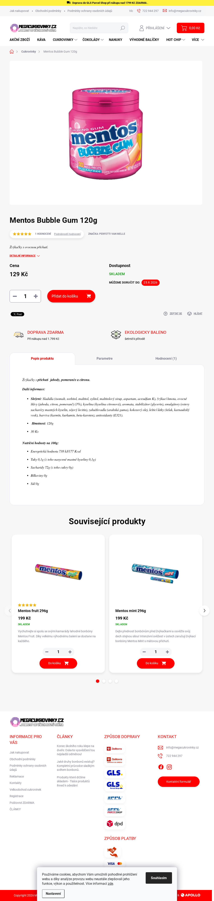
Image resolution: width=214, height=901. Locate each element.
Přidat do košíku (65, 296)
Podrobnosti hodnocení (67, 234)
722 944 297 (174, 755)
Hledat (122, 28)
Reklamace (17, 776)
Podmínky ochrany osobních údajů (90, 11)
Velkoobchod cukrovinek (25, 789)
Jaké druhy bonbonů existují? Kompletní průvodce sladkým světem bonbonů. (76, 765)
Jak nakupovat (19, 11)
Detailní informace (23, 255)
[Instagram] (169, 766)
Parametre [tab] (105, 358)
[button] (97, 681)
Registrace (16, 796)
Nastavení (53, 894)
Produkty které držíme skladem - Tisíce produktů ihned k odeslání (73, 781)
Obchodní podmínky (48, 11)
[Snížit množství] (47, 652)
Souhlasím (159, 878)
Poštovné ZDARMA (22, 802)
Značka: (106, 233)
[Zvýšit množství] (70, 652)
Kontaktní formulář (178, 781)
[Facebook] (161, 766)
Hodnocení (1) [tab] (166, 358)
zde (110, 884)
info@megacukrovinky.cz (182, 747)
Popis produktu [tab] (42, 358)
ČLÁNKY (15, 809)
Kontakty (16, 783)
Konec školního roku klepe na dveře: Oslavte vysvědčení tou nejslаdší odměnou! (76, 750)
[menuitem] (21, 40)
